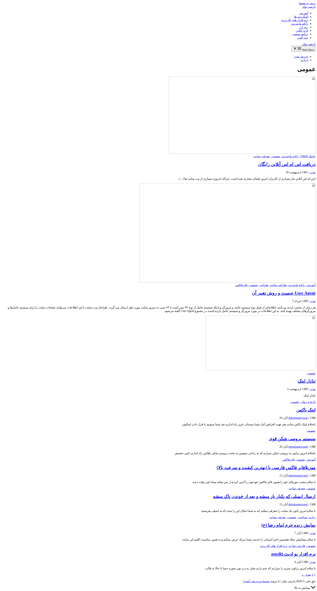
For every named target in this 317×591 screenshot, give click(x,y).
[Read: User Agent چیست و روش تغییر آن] (227, 281)
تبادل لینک (307, 381)
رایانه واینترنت (299, 23)
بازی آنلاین (302, 30)
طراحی (263, 285)
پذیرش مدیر (301, 56)
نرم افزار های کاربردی (294, 20)
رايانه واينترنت (290, 156)
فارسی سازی (297, 545)
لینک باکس (306, 409)
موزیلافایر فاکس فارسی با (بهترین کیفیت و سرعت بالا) (266, 467)
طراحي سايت (278, 285)
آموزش (303, 13)
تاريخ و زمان (308, 401)
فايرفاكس (241, 285)
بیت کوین (302, 37)
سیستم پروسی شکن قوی (292, 438)
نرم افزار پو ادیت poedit (293, 554)
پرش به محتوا (307, 3)
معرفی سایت (262, 156)
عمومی (275, 156)
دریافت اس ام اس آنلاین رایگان (287, 164)
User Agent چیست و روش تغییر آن (284, 293)
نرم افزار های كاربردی (273, 545)
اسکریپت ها (301, 16)
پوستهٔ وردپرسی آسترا (256, 581)
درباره (304, 60)
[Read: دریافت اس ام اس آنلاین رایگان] (242, 152)
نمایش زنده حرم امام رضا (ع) (288, 525)
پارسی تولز (309, 6)
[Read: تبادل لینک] (260, 369)
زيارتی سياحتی (307, 517)
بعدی (306, 574)
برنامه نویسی (300, 34)
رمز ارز (303, 27)
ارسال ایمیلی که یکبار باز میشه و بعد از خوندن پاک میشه (264, 496)
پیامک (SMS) (308, 156)
